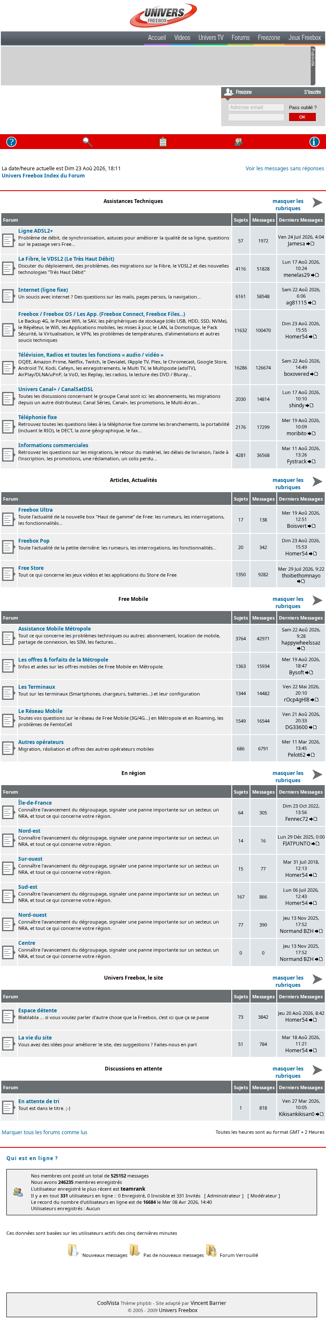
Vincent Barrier (208, 1303)
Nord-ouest (32, 914)
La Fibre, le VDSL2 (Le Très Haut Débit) (66, 258)
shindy (296, 405)
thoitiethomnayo (301, 575)
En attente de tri (38, 1101)
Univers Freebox (178, 1310)
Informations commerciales (53, 445)
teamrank (133, 1188)
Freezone (269, 38)
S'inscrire (312, 92)
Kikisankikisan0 (297, 1114)
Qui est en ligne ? (32, 1158)
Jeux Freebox (305, 38)
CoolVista (108, 1303)
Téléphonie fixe (37, 417)
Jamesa (296, 243)
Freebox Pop (34, 540)
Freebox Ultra (35, 509)
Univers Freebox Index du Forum (43, 175)
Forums (241, 38)
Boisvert (296, 526)
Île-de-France (35, 802)
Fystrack (296, 461)
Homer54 (296, 336)
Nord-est (29, 830)
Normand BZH (297, 931)
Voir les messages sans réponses (285, 168)
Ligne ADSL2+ (35, 230)
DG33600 (296, 727)
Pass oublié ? (303, 107)
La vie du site (35, 1037)
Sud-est (27, 886)
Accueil (157, 38)
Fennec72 (296, 819)
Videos (182, 38)
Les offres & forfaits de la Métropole (63, 659)
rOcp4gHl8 (296, 699)
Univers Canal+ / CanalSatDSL (55, 389)
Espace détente (37, 1010)
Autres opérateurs (41, 742)
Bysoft (296, 672)
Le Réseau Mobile (40, 711)
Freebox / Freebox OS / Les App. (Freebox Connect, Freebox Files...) (101, 314)
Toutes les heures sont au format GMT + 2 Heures (270, 1132)
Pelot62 (297, 754)
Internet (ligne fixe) (43, 289)
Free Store (31, 568)
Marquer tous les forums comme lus (44, 1132)
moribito (296, 433)
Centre (26, 943)
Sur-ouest (30, 858)
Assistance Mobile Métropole (54, 628)
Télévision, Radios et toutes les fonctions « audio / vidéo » (90, 354)
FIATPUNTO (296, 843)
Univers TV (211, 38)
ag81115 (296, 302)
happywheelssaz (300, 642)
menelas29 (297, 275)
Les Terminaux (36, 686)
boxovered (296, 373)
